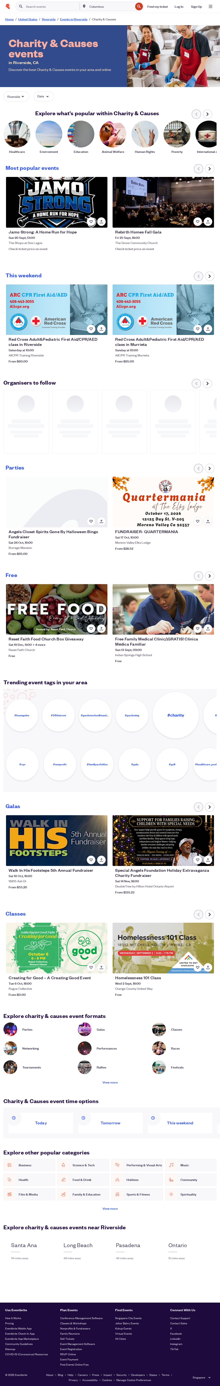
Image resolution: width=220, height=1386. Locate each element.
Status (153, 1375)
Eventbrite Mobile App (18, 1328)
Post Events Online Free (74, 1364)
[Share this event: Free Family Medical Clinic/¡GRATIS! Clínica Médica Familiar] (208, 628)
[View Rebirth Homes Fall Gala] (163, 202)
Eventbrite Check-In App (20, 1333)
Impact (108, 1375)
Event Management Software (77, 1344)
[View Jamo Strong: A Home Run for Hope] (56, 202)
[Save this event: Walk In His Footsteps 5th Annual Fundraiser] (91, 860)
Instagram (176, 1344)
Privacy (73, 1380)
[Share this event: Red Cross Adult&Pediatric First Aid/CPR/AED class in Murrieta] (208, 329)
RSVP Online (68, 1354)
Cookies (107, 1380)
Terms (165, 1375)
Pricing (9, 1323)
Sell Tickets (67, 1339)
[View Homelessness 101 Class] (163, 948)
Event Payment (69, 1359)
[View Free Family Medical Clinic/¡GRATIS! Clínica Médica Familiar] (163, 609)
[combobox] (111, 6)
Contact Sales (178, 1323)
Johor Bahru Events (127, 1323)
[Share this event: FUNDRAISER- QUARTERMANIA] (208, 521)
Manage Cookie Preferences (133, 1380)
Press (95, 1375)
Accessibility (90, 1380)
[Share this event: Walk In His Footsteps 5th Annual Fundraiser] (101, 860)
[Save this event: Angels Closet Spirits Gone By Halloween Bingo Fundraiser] (91, 521)
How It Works (13, 1318)
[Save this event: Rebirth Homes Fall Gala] (197, 221)
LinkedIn (175, 1339)
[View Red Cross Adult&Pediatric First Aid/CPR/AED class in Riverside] (56, 309)
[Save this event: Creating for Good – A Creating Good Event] (91, 967)
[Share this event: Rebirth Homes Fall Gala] (208, 221)
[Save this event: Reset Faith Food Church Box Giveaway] (91, 628)
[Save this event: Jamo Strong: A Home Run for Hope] (91, 221)
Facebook (176, 1333)
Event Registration (71, 1349)
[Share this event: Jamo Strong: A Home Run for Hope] (101, 221)
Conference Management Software (81, 1318)
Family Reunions (70, 1333)
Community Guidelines (19, 1344)
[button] (16, 96)
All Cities (120, 1339)
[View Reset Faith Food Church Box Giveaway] (56, 609)
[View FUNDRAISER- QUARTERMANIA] (163, 502)
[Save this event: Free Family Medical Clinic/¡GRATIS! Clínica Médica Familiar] (197, 628)
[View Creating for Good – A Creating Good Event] (56, 948)
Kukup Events (123, 1328)
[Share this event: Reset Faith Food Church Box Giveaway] (101, 628)
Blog (60, 1375)
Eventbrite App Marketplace (22, 1339)
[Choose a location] (84, 6)
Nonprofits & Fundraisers (75, 1328)
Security (121, 1375)
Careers (83, 1375)
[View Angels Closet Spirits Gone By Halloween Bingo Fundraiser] (56, 502)
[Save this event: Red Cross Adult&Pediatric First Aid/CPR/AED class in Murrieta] (197, 329)
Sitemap (10, 1349)
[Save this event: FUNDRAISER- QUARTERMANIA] (197, 521)
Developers (138, 1375)
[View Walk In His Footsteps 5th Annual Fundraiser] (56, 840)
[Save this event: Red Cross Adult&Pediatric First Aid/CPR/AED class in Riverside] (91, 329)
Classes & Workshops (73, 1323)
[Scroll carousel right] (207, 114)
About (49, 1375)
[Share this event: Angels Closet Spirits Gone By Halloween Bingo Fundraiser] (101, 521)
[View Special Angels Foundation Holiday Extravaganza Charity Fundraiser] (163, 840)
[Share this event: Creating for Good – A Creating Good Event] (101, 967)
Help (70, 1375)
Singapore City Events (128, 1318)
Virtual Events (123, 1333)
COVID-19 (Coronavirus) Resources (26, 1354)
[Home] (7, 6)
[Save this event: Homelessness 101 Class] (197, 967)
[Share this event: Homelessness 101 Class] (208, 967)
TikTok (174, 1349)
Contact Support (180, 1318)
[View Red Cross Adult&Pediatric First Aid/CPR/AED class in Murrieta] (163, 309)
